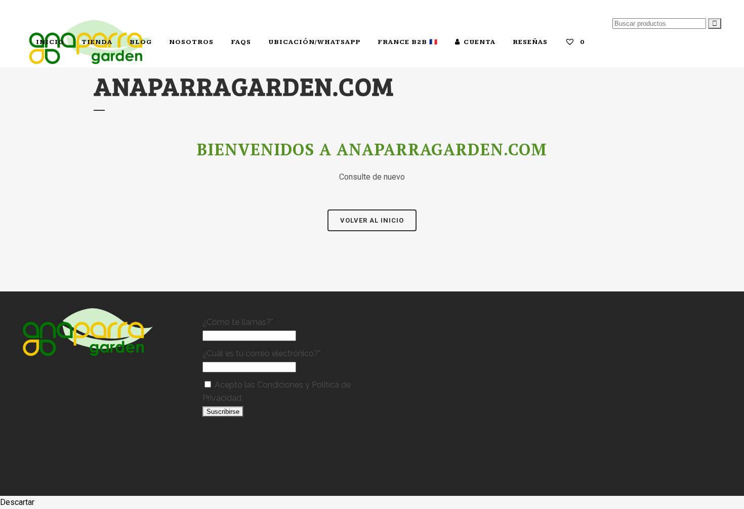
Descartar (17, 502)
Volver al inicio (372, 220)
